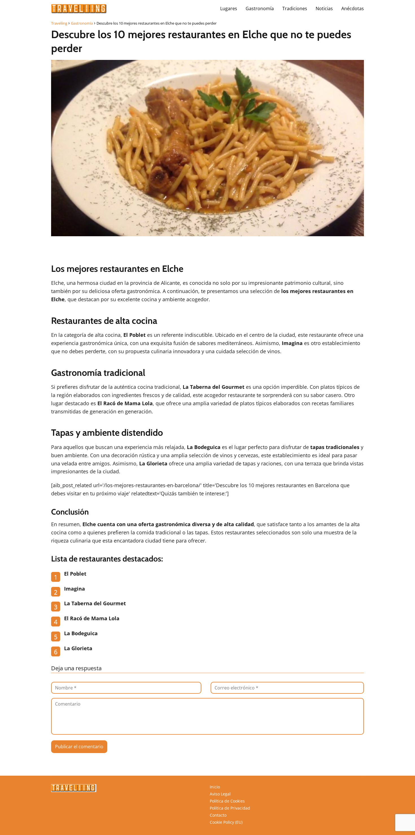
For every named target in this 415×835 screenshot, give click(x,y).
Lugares (228, 8)
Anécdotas (352, 8)
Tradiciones (294, 8)
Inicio (215, 787)
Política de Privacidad (230, 808)
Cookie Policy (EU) (226, 822)
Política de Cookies (227, 801)
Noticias (324, 8)
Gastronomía (260, 8)
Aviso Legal (220, 794)
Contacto (218, 815)
